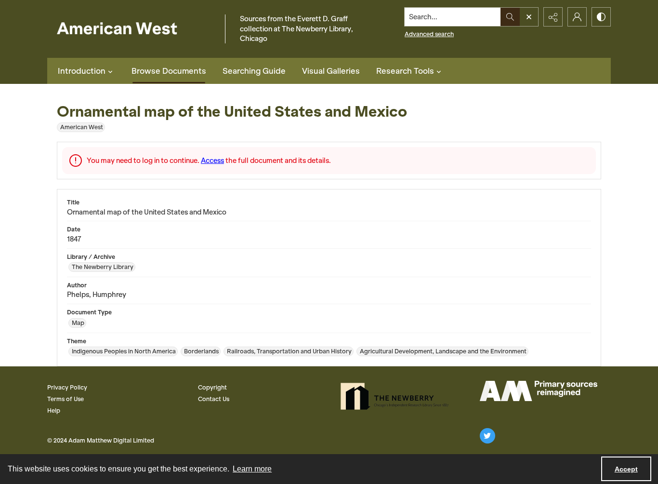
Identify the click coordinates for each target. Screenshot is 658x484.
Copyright (212, 387)
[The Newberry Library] (397, 396)
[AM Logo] (538, 391)
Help (53, 410)
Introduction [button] (81, 71)
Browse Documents (169, 71)
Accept (626, 469)
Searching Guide (254, 71)
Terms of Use (65, 399)
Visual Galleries (331, 71)
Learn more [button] (252, 469)
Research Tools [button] (405, 71)
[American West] (134, 29)
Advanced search (429, 34)
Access (212, 160)
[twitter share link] (487, 436)
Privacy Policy (67, 387)
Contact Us (213, 399)
